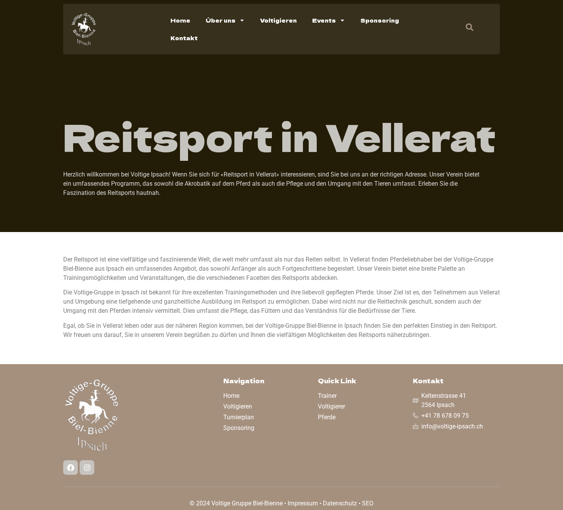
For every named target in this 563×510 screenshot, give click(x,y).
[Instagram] (87, 467)
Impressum (303, 503)
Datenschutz (340, 503)
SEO (367, 503)
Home (180, 20)
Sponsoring (379, 20)
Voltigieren (278, 20)
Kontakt (184, 38)
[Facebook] (70, 467)
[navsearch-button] (465, 29)
